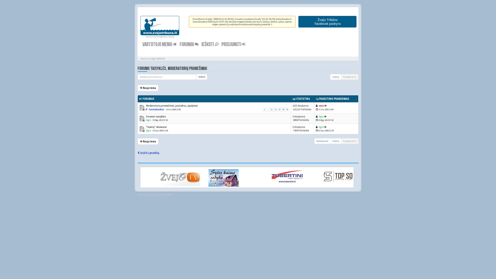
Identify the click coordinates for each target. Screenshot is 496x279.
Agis (148, 120)
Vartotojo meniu (157, 44)
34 (283, 109)
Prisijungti (231, 44)
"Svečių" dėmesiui (156, 127)
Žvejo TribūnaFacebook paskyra (327, 21)
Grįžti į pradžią (149, 153)
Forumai (187, 44)
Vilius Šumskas (149, 195)
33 (279, 109)
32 (275, 109)
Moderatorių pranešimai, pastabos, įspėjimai (172, 105)
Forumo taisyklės (156, 116)
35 (287, 109)
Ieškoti (208, 44)
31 (272, 109)
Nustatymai (322, 141)
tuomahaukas (156, 109)
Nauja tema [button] (149, 88)
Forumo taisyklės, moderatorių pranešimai (172, 68)
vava (321, 105)
